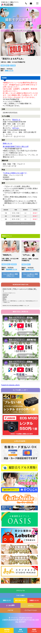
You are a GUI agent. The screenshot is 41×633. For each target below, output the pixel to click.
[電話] (26, 3)
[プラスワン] (7, 5)
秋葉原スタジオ (34, 600)
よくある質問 (10, 605)
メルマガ (10, 610)
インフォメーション (30, 610)
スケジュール (20, 590)
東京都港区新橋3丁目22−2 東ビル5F (16, 146)
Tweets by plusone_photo (10, 385)
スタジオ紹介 (20, 595)
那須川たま (16, 120)
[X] (33, 256)
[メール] (30, 3)
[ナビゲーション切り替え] (37, 3)
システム (31, 605)
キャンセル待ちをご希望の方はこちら (20, 223)
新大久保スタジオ (20, 600)
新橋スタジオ (9, 70)
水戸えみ (15, 128)
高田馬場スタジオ (11, 269)
